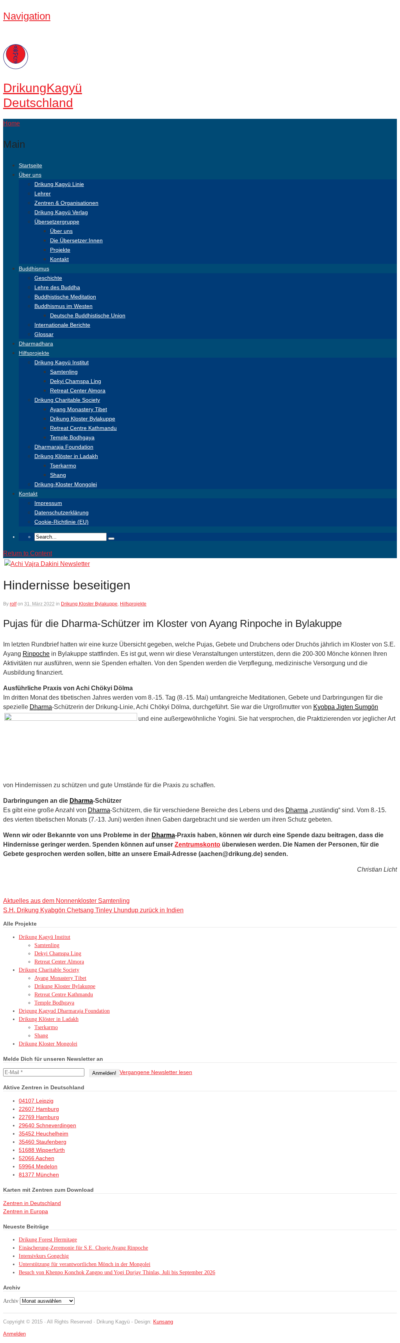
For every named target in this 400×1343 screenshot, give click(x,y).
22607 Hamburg (39, 1109)
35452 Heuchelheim (43, 1133)
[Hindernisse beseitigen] (47, 563)
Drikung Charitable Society (67, 400)
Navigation (26, 16)
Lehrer (42, 193)
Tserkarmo (63, 465)
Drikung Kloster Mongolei (48, 1044)
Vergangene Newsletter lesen (156, 1072)
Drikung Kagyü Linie (59, 184)
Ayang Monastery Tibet (78, 409)
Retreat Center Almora (77, 390)
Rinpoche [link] (36, 653)
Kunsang (163, 1322)
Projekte (60, 250)
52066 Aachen (36, 1158)
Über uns (30, 175)
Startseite (30, 165)
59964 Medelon (38, 1166)
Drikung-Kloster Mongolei (65, 484)
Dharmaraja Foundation (63, 447)
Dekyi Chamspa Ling (75, 381)
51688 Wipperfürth (42, 1150)
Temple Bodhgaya (72, 437)
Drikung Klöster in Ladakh (66, 456)
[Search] (111, 538)
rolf (13, 604)
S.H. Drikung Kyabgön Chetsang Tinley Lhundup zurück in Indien (93, 910)
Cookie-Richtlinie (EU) (61, 522)
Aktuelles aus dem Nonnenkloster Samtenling (66, 900)
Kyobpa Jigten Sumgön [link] (345, 707)
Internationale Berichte (62, 325)
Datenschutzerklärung (61, 512)
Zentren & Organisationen (66, 203)
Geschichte (48, 278)
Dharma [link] (41, 707)
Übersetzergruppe (56, 221)
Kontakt (59, 259)
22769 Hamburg (39, 1117)
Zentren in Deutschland (32, 1203)
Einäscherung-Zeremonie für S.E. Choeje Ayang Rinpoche (83, 1248)
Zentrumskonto (197, 844)
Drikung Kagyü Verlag (61, 212)
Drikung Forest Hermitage (48, 1240)
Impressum (48, 503)
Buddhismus (34, 268)
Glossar (44, 334)
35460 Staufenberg (42, 1142)
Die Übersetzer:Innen (76, 240)
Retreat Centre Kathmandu (83, 428)
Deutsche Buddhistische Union (87, 315)
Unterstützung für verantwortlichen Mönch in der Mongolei (84, 1264)
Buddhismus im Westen (63, 306)
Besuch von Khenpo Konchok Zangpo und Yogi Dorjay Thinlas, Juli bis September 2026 (117, 1272)
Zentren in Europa (25, 1211)
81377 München (39, 1174)
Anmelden (14, 1334)
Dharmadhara (36, 343)
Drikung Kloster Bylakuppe (82, 418)
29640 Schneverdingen (47, 1125)
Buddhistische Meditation (65, 297)
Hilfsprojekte (34, 353)
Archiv (10, 1301)
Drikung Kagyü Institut (61, 362)
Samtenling (64, 372)
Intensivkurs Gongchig (44, 1256)
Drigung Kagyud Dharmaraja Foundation (64, 1011)
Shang (58, 475)
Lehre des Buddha (57, 287)
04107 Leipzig (36, 1101)
